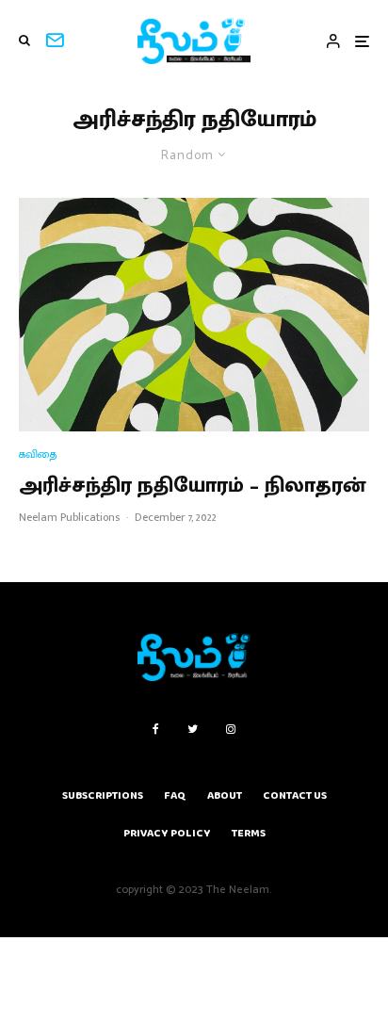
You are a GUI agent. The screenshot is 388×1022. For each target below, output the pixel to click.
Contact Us (295, 795)
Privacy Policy (167, 833)
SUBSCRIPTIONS (102, 795)
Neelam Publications (69, 517)
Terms (249, 833)
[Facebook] (155, 729)
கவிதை (38, 454)
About (224, 795)
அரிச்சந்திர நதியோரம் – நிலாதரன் (192, 486)
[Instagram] (231, 729)
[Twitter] (192, 729)
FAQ (175, 795)
